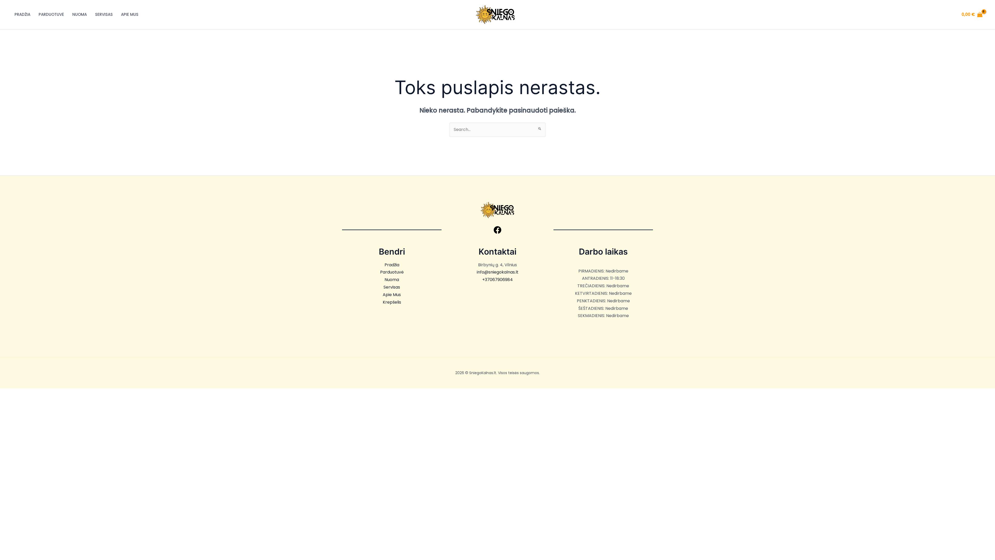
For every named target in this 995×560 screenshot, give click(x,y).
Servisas (104, 14)
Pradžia (22, 14)
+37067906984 (497, 280)
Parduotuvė (51, 14)
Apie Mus (129, 14)
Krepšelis (392, 302)
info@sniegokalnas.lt (497, 272)
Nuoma (79, 14)
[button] (497, 230)
